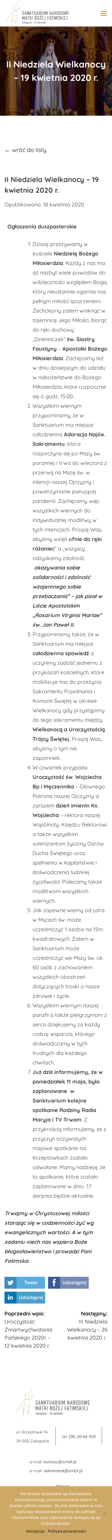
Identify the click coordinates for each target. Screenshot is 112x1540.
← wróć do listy (25, 149)
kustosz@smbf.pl (60, 1461)
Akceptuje (35, 1531)
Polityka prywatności (67, 1531)
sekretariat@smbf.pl (63, 1470)
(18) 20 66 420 (82, 1436)
